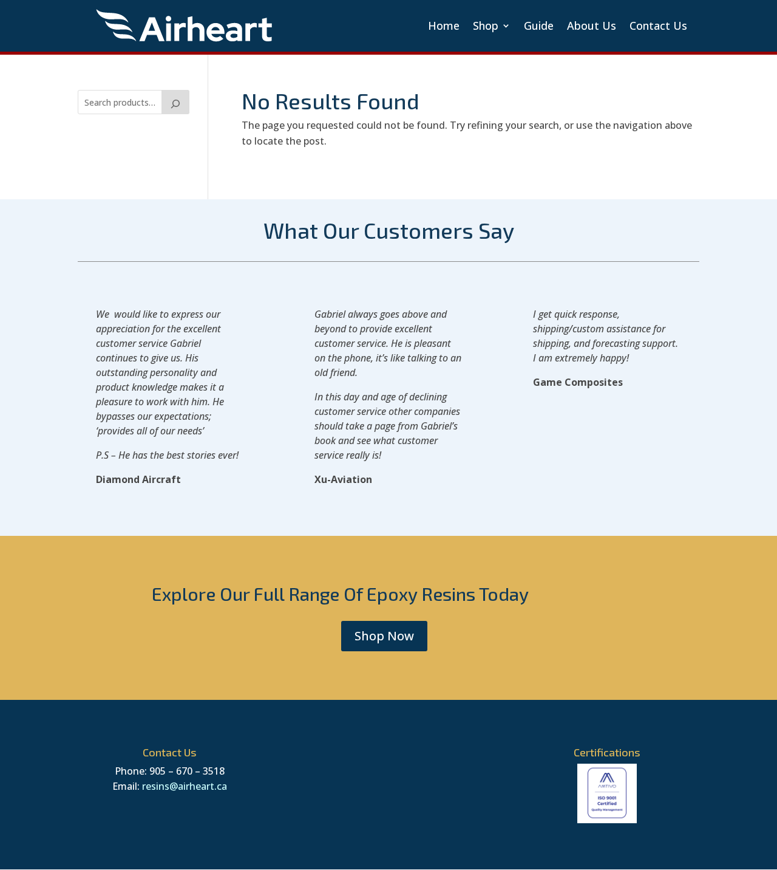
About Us (591, 25)
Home (444, 25)
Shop (485, 25)
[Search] (175, 102)
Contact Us (658, 25)
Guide (539, 25)
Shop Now (384, 636)
